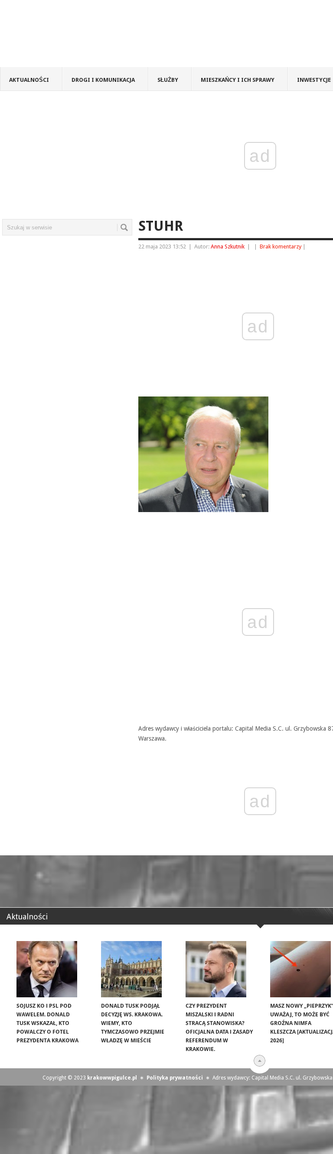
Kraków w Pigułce (127, 36)
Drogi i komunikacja (103, 80)
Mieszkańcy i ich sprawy (237, 80)
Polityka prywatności (175, 1078)
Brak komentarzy (280, 246)
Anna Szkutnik (228, 246)
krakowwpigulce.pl (112, 1078)
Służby (167, 80)
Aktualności (29, 80)
